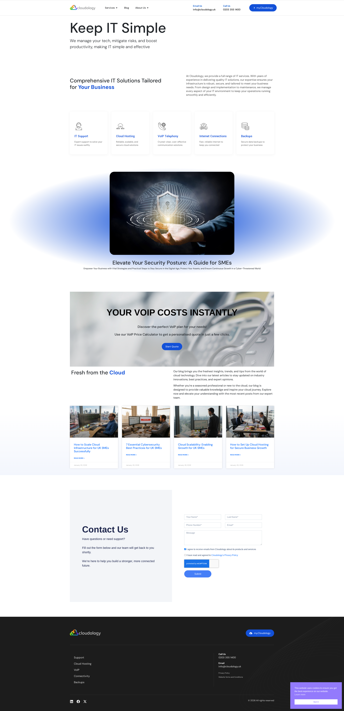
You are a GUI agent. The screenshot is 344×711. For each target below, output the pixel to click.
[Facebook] (78, 701)
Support (79, 657)
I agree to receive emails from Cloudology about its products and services (221, 549)
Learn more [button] (300, 694)
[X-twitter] (85, 701)
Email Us (197, 5)
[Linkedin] (71, 701)
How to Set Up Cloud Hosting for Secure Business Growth (249, 446)
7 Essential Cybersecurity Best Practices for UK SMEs (144, 446)
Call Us (226, 5)
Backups (246, 136)
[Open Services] (116, 8)
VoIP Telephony (168, 136)
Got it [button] (316, 702)
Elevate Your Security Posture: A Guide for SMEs (172, 262)
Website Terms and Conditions (230, 677)
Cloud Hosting (125, 136)
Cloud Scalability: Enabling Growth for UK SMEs (195, 446)
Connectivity (82, 676)
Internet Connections (213, 136)
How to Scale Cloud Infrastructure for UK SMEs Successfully (91, 448)
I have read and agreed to (212, 555)
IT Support (81, 136)
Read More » (79, 458)
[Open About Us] (147, 8)
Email (221, 663)
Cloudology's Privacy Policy (224, 555)
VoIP (76, 670)
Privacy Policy (224, 673)
